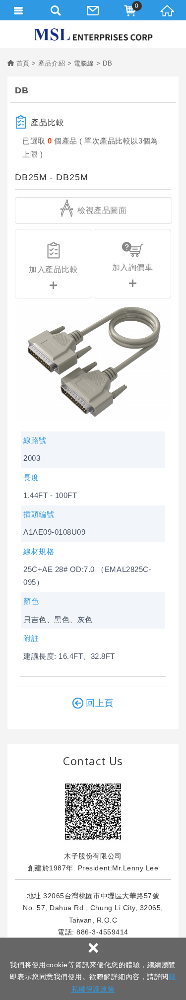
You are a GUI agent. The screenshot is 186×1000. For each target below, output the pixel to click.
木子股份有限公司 (93, 34)
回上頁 (100, 703)
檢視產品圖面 (101, 210)
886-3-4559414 (102, 932)
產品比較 (47, 122)
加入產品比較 (53, 269)
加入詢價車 (132, 267)
